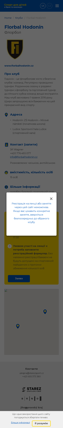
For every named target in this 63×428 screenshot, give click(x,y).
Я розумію (41, 423)
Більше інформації (20, 422)
